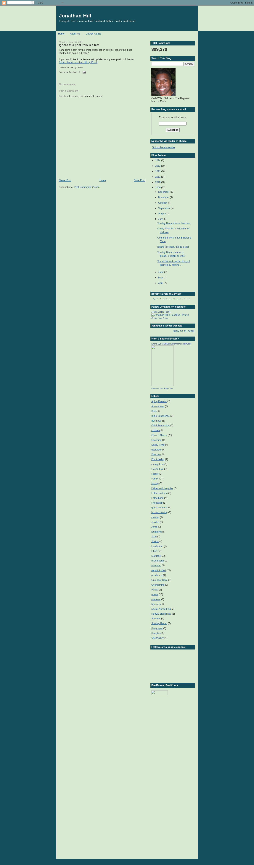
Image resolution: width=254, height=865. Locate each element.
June (161, 272)
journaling (156, 531)
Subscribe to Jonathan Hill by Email (78, 62)
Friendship (157, 502)
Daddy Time (157, 444)
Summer (155, 618)
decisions (156, 449)
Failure (155, 473)
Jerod (154, 526)
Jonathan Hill (75, 16)
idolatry (155, 517)
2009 (158, 187)
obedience (156, 575)
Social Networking (161, 609)
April (161, 283)
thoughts (156, 633)
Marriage (156, 555)
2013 (158, 165)
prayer (154, 594)
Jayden (155, 522)
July (160, 219)
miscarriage (157, 560)
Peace (154, 589)
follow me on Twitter (183, 330)
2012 (158, 171)
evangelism (157, 464)
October (163, 202)
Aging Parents (159, 401)
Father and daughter (162, 488)
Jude (154, 536)
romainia (155, 599)
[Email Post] (84, 72)
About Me (75, 33)
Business (156, 420)
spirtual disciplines (161, 613)
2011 (158, 176)
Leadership (157, 546)
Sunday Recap (159, 623)
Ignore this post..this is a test (79, 45)
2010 (158, 182)
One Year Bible (159, 580)
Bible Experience (160, 415)
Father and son (159, 493)
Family (155, 478)
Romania (156, 604)
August (162, 213)
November (164, 197)
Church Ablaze (93, 33)
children (155, 430)
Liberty (155, 551)
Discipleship (157, 459)
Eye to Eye (157, 469)
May (161, 277)
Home (61, 33)
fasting (155, 483)
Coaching (156, 440)
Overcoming (157, 584)
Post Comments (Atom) (86, 187)
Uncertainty (157, 637)
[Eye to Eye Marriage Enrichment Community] (162, 385)
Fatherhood (157, 498)
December (164, 191)
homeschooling (159, 512)
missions (156, 565)
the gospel (157, 628)
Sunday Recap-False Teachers (173, 223)
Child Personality (160, 425)
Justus (155, 541)
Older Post (139, 180)
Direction (156, 454)
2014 (158, 160)
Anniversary (157, 406)
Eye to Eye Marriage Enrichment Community (167, 299)
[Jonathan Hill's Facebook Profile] (170, 315)
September (164, 208)
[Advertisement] (170, 717)
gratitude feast (159, 507)
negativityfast (158, 570)
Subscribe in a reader (163, 147)
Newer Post (65, 180)
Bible (154, 411)
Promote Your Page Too (162, 388)
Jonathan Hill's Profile (161, 312)
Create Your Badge (159, 318)
